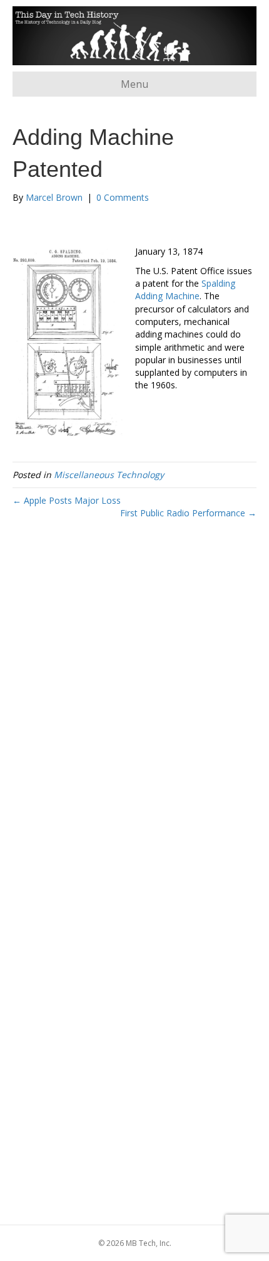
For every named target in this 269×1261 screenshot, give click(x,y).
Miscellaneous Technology (109, 475)
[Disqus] (134, 714)
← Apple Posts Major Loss (67, 500)
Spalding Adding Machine (185, 289)
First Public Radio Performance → (188, 513)
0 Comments (122, 197)
